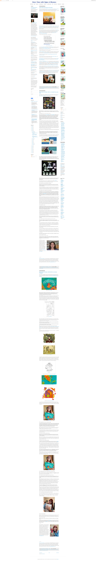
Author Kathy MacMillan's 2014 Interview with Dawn (63, 159)
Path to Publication (52, 267)
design (57, 441)
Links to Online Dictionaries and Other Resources (63, 123)
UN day (53, 32)
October (33, 138)
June (32, 140)
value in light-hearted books (42, 26)
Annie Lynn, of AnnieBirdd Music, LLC (43, 61)
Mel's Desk (62, 209)
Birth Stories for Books (49, 94)
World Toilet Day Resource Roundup (45, 7)
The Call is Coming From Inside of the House (62, 195)
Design (49, 549)
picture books (55, 267)
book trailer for (53, 64)
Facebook (62, 118)
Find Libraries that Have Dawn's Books (63, 138)
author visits (44, 193)
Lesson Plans (53, 87)
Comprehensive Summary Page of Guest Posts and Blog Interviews (63, 144)
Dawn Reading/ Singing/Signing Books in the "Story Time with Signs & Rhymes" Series (63, 128)
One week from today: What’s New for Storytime (62, 200)
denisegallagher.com (41, 535)
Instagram (41, 251)
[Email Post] (51, 548)
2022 (32, 129)
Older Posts (57, 552)
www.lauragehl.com (43, 249)
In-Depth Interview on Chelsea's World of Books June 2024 (63, 150)
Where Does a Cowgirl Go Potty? (34, 65)
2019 (32, 146)
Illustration (53, 549)
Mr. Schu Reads (47, 114)
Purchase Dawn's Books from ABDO (63, 136)
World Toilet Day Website (44, 33)
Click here (32, 40)
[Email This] (53, 86)
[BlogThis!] (53, 548)
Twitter (48, 62)
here (36, 38)
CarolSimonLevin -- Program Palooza (62, 188)
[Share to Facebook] (55, 86)
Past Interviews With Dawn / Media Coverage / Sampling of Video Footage (63, 147)
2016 (32, 149)
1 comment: (49, 548)
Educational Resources (46, 87)
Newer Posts (40, 552)
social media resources (46, 47)
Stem (57, 267)
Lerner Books (52, 114)
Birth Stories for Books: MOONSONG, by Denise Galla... (35, 137)
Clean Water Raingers (54, 56)
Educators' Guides (49, 87)
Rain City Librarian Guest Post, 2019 (63, 155)
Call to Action (42, 87)
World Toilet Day (42, 88)
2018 (32, 147)
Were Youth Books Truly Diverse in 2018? (62, 207)
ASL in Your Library (63, 173)
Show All (64, 219)
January (33, 144)
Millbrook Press (49, 267)
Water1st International (41, 51)
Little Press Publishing (56, 549)
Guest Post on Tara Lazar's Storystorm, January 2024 (63, 153)
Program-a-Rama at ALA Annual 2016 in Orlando (62, 217)
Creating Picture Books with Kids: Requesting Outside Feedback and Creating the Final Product (34, 120)
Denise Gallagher (50, 316)
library (46, 521)
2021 (32, 130)
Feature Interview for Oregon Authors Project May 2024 (63, 152)
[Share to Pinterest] (55, 548)
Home (49, 552)
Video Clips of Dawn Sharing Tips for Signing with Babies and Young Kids (63, 130)
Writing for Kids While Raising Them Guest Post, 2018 (63, 157)
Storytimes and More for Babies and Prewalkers (63, 186)
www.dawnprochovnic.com (53, 546)
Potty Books (55, 87)
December (33, 131)
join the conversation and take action (47, 48)
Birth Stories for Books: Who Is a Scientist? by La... (34, 135)
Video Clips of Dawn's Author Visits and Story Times (62, 125)
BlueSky (61, 116)
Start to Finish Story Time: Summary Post (34, 114)
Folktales (51, 549)
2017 (32, 148)
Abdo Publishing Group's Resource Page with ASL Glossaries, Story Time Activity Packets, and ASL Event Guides (63, 134)
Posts (32, 155)
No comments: (49, 86)
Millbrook (56, 180)
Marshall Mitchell (41, 58)
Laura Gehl (46, 267)
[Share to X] (54, 86)
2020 (32, 145)
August (33, 139)
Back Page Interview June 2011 (62, 161)
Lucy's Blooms (33, 62)
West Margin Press (50, 24)
